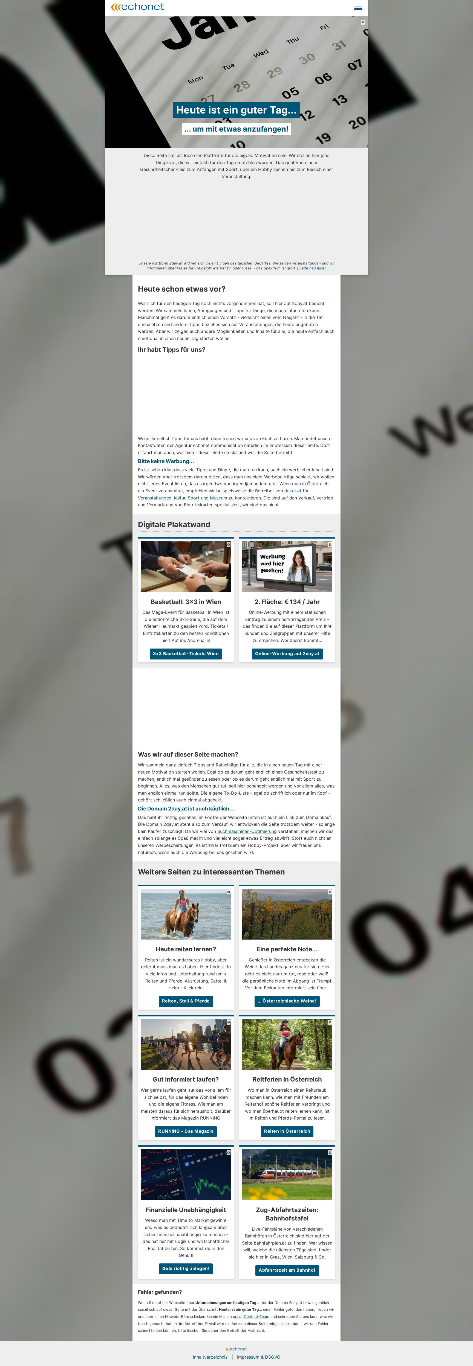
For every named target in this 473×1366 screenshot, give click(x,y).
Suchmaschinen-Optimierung (247, 831)
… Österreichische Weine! (287, 1001)
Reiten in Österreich (287, 1131)
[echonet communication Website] (236, 1350)
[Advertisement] (236, 218)
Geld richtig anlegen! (186, 1268)
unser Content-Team (251, 1316)
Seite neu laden (313, 268)
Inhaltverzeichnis (210, 1357)
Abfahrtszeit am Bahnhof (287, 1270)
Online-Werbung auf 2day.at (287, 653)
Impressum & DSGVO (258, 1357)
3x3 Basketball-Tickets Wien (186, 653)
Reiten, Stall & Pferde (186, 1001)
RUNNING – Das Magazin (186, 1131)
